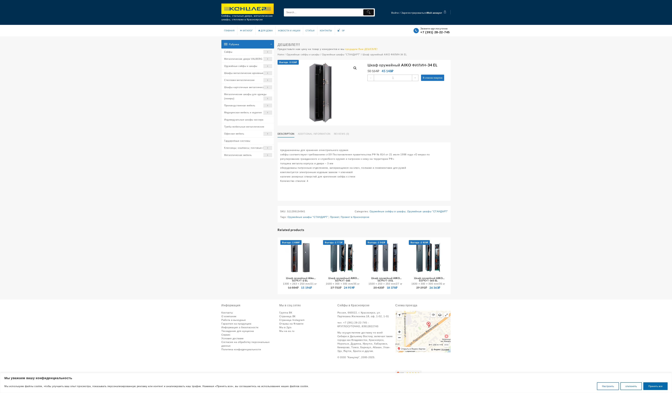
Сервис (225, 334)
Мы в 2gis (285, 327)
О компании (228, 316)
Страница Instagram (292, 320)
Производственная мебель (239, 105)
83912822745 (370, 326)
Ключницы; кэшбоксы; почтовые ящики (247, 148)
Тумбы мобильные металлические (244, 126)
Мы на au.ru (287, 331)
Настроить (608, 386)
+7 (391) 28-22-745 (435, 32)
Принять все (655, 386)
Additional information (314, 134)
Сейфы (228, 52)
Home (281, 54)
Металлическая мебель (238, 155)
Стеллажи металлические (239, 80)
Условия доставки (232, 338)
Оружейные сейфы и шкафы (240, 66)
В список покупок (432, 77)
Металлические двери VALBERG (243, 59)
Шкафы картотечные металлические (245, 87)
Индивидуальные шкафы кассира (243, 119)
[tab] (287, 134)
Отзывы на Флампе (291, 323)
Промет (334, 217)
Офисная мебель (234, 133)
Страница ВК (287, 316)
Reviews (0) (341, 134)
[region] (336, 383)
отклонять (631, 386)
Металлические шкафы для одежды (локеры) (245, 96)
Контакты (227, 312)
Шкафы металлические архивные (243, 73)
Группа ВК (285, 312)
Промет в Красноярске (355, 217)
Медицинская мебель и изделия (243, 112)
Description (286, 134)
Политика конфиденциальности (241, 349)
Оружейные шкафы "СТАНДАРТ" (341, 54)
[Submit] (368, 12)
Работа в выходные (233, 320)
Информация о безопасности (239, 327)
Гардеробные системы (237, 141)
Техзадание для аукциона (237, 331)
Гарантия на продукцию (236, 323)
